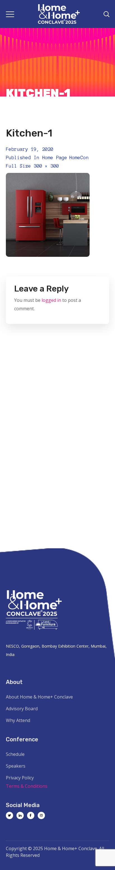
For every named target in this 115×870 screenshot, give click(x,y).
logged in (51, 300)
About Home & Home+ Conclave (39, 697)
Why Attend (18, 720)
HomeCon (79, 157)
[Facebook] (30, 815)
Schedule (15, 754)
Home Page (54, 157)
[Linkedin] (20, 815)
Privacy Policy (20, 778)
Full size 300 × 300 (32, 165)
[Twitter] (9, 815)
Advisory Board (22, 709)
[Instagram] (41, 815)
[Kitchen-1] (48, 177)
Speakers (15, 766)
